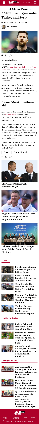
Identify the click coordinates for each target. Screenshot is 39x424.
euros (6, 152)
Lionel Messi (11, 115)
